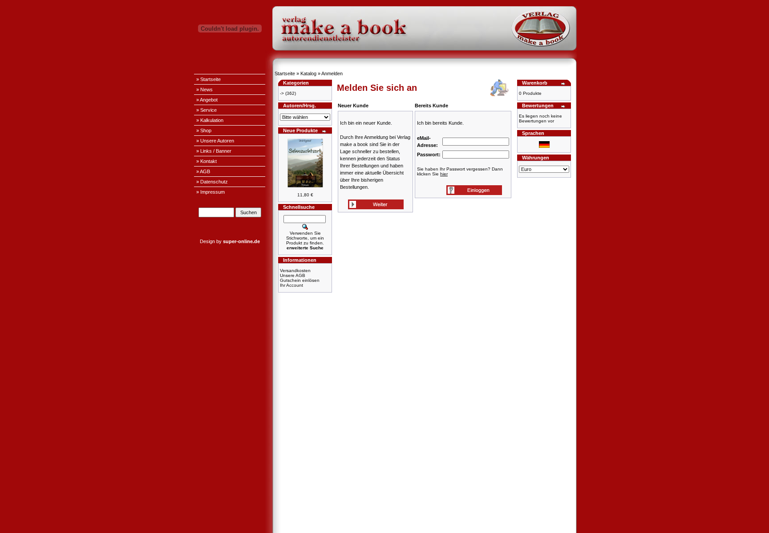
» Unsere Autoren (215, 140)
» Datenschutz (212, 181)
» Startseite (208, 79)
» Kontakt (206, 161)
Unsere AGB (292, 275)
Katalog (308, 73)
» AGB (203, 171)
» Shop (203, 130)
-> (282, 93)
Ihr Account (291, 285)
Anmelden (332, 73)
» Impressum (210, 192)
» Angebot (207, 99)
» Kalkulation (209, 120)
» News (204, 89)
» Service (206, 110)
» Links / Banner (213, 151)
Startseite (285, 73)
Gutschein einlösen (300, 280)
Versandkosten (295, 270)
